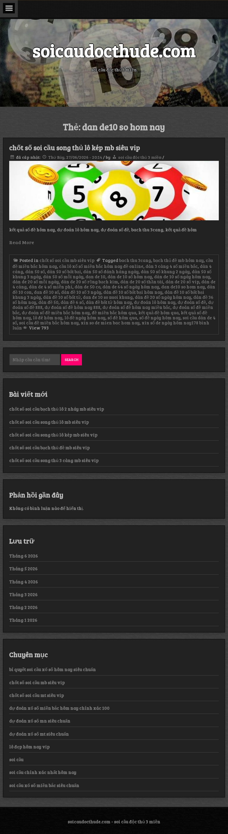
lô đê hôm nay (47, 318)
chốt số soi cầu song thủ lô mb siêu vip (49, 422)
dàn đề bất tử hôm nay (109, 302)
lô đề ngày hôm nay (84, 318)
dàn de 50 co (87, 287)
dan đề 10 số (46, 292)
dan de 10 (95, 276)
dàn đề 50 (48, 302)
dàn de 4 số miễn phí (50, 287)
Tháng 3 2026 (23, 594)
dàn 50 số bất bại (64, 271)
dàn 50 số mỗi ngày (63, 276)
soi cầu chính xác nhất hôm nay (42, 772)
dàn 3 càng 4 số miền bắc (171, 266)
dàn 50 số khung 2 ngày (165, 271)
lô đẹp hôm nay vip (29, 747)
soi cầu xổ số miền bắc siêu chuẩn (44, 785)
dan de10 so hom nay (183, 287)
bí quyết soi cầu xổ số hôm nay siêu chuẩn (52, 669)
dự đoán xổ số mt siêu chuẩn (39, 734)
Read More (21, 242)
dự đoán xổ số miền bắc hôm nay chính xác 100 (59, 708)
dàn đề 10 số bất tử (62, 297)
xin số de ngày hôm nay (166, 323)
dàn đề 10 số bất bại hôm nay (132, 292)
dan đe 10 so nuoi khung (108, 297)
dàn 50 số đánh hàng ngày (111, 271)
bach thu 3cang (135, 260)
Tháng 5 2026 (23, 568)
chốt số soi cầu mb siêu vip (66, 260)
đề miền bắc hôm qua (114, 312)
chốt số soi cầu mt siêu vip (36, 695)
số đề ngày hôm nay (159, 318)
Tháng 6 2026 (23, 556)
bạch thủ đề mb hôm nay (178, 260)
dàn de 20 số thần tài (141, 282)
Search (71, 359)
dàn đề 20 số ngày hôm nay (163, 297)
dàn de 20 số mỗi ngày (35, 282)
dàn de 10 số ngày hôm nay (182, 276)
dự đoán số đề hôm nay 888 (72, 307)
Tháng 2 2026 (23, 607)
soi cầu (16, 759)
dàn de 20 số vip (182, 282)
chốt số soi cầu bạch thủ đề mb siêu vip (49, 447)
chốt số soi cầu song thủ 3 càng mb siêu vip (54, 460)
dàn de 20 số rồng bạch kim (89, 282)
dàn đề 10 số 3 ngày (81, 292)
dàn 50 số (35, 271)
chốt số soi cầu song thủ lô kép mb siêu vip (74, 147)
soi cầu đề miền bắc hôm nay (49, 323)
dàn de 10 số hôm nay (129, 276)
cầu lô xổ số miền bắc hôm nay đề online (101, 266)
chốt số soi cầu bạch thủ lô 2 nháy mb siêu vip (56, 409)
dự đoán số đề (192, 302)
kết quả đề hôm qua (158, 312)
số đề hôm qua (122, 318)
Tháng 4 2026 (23, 582)
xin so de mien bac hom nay (110, 323)
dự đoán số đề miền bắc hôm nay (56, 312)
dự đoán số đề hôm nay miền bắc (136, 307)
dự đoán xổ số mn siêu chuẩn (39, 721)
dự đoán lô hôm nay (154, 302)
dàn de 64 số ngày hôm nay (130, 287)
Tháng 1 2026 (23, 620)
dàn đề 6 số (72, 302)
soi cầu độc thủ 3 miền (140, 157)
